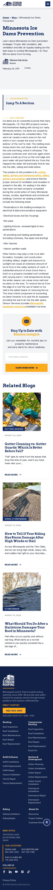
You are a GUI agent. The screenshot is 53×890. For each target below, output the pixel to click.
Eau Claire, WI (13, 857)
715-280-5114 (11, 860)
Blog (14, 17)
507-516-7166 (28, 852)
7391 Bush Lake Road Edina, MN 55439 (11, 837)
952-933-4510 (12, 852)
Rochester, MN (29, 849)
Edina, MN (10, 849)
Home (6, 17)
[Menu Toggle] (47, 3)
